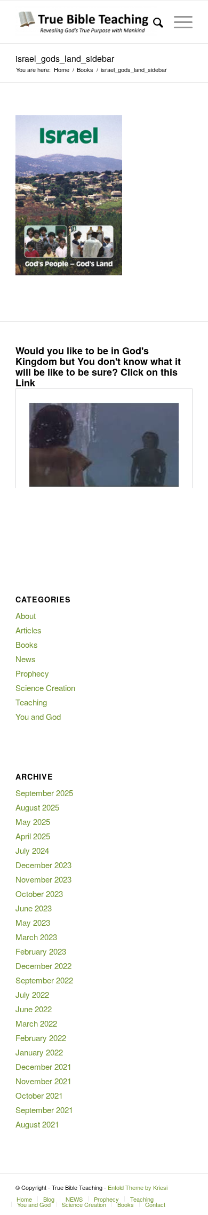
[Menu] (178, 22)
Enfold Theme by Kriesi (137, 1187)
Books (26, 644)
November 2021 (43, 1080)
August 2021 (37, 1124)
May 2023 (32, 922)
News (25, 658)
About (25, 615)
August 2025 (37, 807)
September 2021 (44, 1109)
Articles (28, 630)
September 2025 (44, 792)
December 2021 (43, 1066)
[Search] (152, 22)
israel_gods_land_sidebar (64, 58)
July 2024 (32, 850)
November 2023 (43, 879)
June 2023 (33, 908)
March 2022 (36, 1023)
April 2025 (32, 835)
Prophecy (32, 673)
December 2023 (43, 864)
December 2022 (43, 965)
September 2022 (44, 980)
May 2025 (32, 821)
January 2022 (39, 1052)
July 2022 (32, 994)
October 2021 (39, 1095)
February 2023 (40, 951)
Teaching (31, 702)
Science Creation (45, 687)
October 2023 (39, 893)
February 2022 (40, 1037)
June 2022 (33, 1008)
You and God (38, 716)
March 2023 (36, 936)
